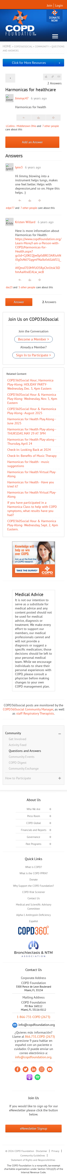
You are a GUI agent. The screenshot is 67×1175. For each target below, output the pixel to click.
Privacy (55, 1151)
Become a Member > (33, 339)
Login (59, 5)
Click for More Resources (29, 63)
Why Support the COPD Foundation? (33, 885)
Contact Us (34, 898)
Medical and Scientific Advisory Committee (33, 906)
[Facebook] (17, 1069)
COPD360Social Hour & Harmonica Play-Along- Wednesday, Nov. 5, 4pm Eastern (32, 399)
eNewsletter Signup (33, 1128)
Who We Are (33, 809)
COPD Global (33, 823)
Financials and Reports (33, 830)
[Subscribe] (59, 76)
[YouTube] (50, 1069)
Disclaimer (41, 1151)
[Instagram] (41, 1069)
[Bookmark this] (52, 76)
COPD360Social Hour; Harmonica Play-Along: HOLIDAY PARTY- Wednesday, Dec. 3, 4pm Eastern (30, 384)
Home (7, 46)
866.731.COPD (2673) (40, 1036)
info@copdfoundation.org (33, 1057)
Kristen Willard (25, 222)
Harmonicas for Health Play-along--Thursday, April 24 (31, 441)
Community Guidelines (32, 1155)
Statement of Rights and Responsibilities (33, 1160)
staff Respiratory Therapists (35, 713)
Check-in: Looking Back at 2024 (29, 450)
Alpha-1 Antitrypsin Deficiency (33, 915)
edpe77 (10, 208)
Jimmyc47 (22, 98)
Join (49, 5)
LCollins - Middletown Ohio (21, 126)
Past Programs (33, 844)
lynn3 (19, 167)
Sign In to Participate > (33, 355)
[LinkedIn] (33, 1069)
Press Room (33, 816)
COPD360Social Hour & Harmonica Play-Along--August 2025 (31, 411)
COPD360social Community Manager (28, 709)
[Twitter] (25, 1069)
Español (33, 921)
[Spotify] (37, 1077)
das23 (9, 287)
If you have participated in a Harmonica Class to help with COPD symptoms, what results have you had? (32, 509)
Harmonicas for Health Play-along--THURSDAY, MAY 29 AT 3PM (31, 431)
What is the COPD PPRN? (33, 873)
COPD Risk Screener (33, 892)
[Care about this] (46, 76)
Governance (33, 837)
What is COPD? (33, 867)
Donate (54, 16)
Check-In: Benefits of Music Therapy (31, 456)
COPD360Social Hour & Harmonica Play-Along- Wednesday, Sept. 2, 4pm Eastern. (32, 525)
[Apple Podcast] (29, 1077)
